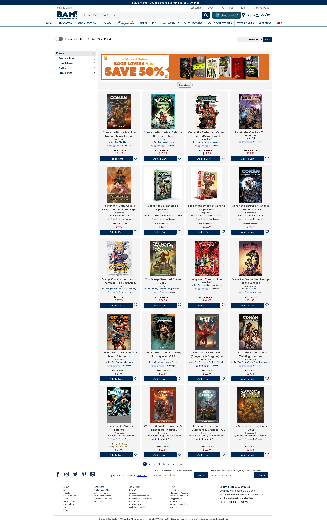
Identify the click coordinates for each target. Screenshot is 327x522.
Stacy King (203, 362)
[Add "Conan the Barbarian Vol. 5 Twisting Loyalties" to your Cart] (250, 378)
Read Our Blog (135, 504)
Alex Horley (124, 142)
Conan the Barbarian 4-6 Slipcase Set (162, 207)
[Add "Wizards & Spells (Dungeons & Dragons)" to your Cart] (163, 454)
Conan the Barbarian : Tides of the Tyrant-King (163, 133)
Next (180, 463)
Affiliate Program (102, 493)
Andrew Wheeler (217, 362)
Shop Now (185, 84)
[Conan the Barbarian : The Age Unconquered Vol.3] (163, 331)
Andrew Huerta (124, 215)
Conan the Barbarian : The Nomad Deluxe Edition (119, 133)
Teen (65, 498)
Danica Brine (176, 215)
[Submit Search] (206, 15)
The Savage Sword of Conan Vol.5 (163, 280)
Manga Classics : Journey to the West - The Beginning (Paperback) (119, 281)
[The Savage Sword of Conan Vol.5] (163, 258)
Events (212, 7)
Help (242, 7)
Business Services (102, 495)
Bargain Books (69, 501)
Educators (196, 7)
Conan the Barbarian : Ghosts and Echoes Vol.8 (250, 207)
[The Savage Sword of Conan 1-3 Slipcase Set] (206, 185)
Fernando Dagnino (212, 142)
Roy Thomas (207, 215)
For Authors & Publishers (140, 498)
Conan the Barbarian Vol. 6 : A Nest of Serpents (119, 354)
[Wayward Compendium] (207, 258)
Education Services (103, 498)
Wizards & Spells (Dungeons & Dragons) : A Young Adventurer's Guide (163, 428)
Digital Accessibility (138, 507)
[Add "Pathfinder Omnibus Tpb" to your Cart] (250, 158)
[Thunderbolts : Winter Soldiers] (119, 405)
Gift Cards (227, 7)
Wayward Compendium (207, 279)
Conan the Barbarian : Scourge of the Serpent (250, 280)
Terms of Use (193, 519)
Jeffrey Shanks (251, 435)
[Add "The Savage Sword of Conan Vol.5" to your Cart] (163, 305)
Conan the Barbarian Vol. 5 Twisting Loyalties (250, 354)
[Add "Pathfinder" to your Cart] (119, 232)
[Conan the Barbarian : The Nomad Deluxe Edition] (119, 111)
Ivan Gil (255, 288)
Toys (65, 507)
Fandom (67, 510)
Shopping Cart (176, 498)
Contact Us (134, 501)
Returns (173, 507)
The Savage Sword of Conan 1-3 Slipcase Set (207, 207)
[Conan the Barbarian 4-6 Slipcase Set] (163, 185)
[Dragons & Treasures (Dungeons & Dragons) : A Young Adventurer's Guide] (207, 405)
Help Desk (174, 490)
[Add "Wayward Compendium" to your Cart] (207, 305)
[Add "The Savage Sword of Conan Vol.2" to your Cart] (250, 454)
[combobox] (147, 15)
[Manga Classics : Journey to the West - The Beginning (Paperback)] (119, 258)
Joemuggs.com (179, 519)
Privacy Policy (222, 519)
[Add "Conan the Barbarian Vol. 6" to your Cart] (119, 378)
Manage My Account (179, 493)
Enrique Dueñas (174, 288)
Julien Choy (131, 288)
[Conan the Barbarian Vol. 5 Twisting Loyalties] (250, 331)
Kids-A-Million (69, 495)
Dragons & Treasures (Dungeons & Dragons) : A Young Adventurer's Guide (206, 428)
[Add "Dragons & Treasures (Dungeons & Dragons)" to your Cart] (207, 454)
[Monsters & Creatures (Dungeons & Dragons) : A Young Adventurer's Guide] (207, 331)
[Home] (66, 15)
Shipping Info (175, 501)
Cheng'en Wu (111, 288)
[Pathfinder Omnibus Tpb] (250, 111)
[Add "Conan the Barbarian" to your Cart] (119, 158)
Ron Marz (218, 215)
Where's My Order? (179, 504)
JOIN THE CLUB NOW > (235, 501)
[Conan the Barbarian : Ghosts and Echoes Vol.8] (250, 185)
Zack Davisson (208, 285)
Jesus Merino (168, 142)
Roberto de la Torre (168, 362)
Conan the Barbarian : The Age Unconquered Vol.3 (163, 354)
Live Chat (142, 475)
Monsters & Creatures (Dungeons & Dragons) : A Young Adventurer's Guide (206, 354)
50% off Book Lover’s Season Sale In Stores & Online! (165, 2)
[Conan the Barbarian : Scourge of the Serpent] (250, 258)
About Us (133, 493)
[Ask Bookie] (226, 15)
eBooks (66, 493)
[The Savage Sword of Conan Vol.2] (250, 405)
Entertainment (70, 504)
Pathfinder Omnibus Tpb (250, 132)
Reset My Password (179, 495)
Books (66, 490)
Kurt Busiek (119, 435)
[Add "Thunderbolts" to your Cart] (119, 454)
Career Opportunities (139, 495)
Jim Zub (114, 142)
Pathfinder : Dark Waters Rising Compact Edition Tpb (119, 207)
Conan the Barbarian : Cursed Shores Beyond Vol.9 (206, 133)
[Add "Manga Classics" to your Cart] (119, 305)
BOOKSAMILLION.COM (160, 519)
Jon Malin (130, 435)
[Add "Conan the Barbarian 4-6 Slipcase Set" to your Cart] (163, 232)
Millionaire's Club (260, 7)
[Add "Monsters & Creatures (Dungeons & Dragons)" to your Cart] (207, 378)
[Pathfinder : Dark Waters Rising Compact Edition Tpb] (119, 185)
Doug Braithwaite (162, 215)
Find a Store (134, 490)
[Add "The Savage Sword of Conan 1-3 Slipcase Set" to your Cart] (207, 232)
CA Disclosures (208, 519)
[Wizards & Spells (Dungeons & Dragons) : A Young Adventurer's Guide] (163, 405)
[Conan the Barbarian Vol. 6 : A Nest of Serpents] (119, 331)
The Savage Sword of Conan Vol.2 (250, 427)
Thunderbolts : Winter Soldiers (119, 427)
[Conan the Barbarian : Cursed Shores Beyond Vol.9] (207, 111)
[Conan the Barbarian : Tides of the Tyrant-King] (163, 111)
